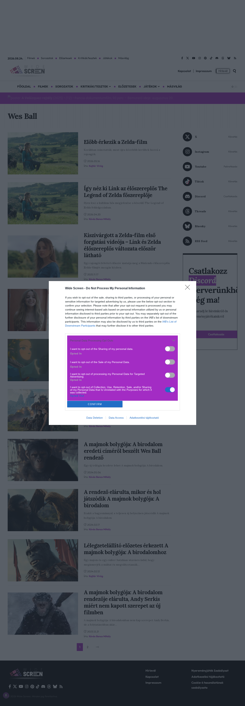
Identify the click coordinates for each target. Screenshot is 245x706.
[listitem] (122, 340)
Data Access (116, 417)
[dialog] (122, 353)
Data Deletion (94, 417)
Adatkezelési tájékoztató (144, 417)
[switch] (170, 348)
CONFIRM (95, 404)
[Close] (188, 288)
